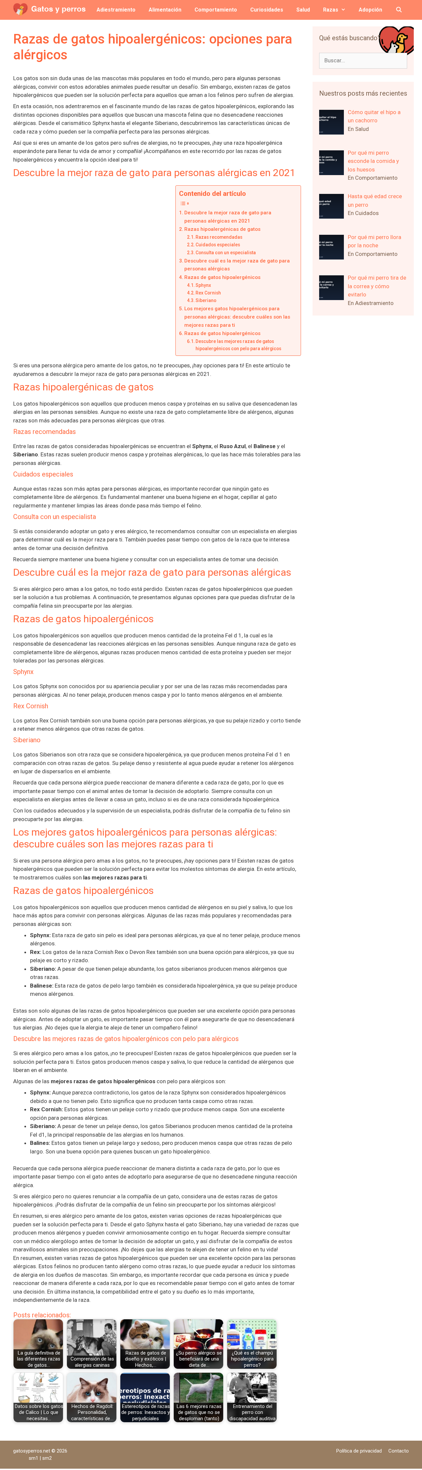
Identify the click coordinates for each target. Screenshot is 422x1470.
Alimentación (165, 10)
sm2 (47, 1458)
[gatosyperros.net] (51, 10)
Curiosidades (266, 10)
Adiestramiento (116, 10)
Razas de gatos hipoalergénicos (222, 277)
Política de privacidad (359, 1451)
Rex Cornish (208, 292)
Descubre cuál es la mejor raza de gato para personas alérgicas (237, 265)
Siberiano (206, 300)
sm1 (34, 1458)
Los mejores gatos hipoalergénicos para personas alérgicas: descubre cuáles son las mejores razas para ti (237, 317)
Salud (303, 10)
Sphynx (203, 285)
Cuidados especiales (218, 244)
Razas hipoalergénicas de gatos (222, 229)
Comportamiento (216, 10)
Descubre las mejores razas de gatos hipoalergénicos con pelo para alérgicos (238, 345)
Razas (330, 10)
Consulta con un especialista (226, 252)
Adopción (370, 10)
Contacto (398, 1451)
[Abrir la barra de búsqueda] (399, 10)
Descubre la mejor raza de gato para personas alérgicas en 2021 (227, 217)
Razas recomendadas (219, 237)
